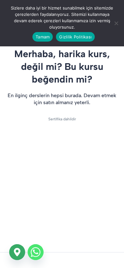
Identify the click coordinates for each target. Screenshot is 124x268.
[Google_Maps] (17, 252)
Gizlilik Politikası (75, 36)
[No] (116, 23)
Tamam (43, 36)
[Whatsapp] (36, 252)
